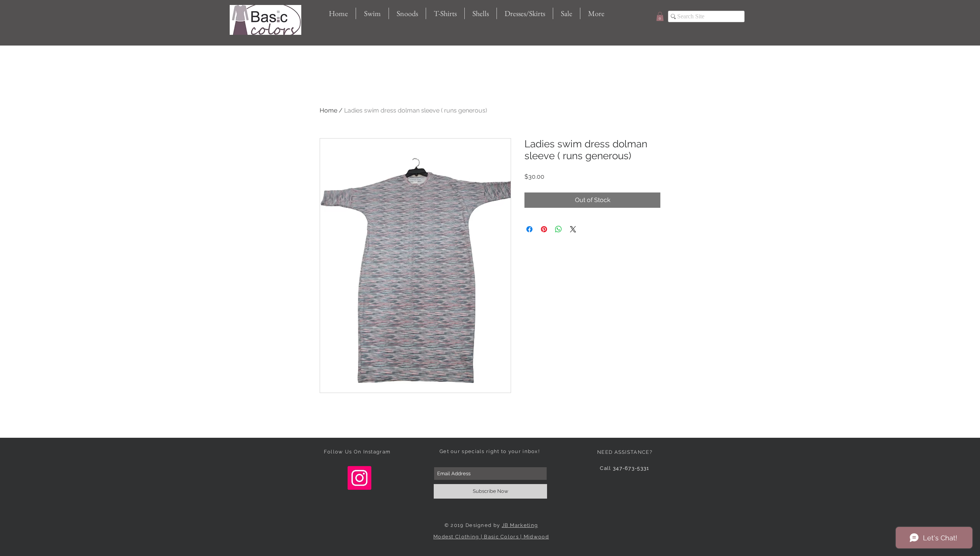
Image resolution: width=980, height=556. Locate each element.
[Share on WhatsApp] (558, 229)
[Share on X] (573, 229)
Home (328, 110)
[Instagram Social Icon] (359, 478)
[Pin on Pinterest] (544, 229)
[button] (660, 16)
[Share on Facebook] (529, 229)
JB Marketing (520, 525)
